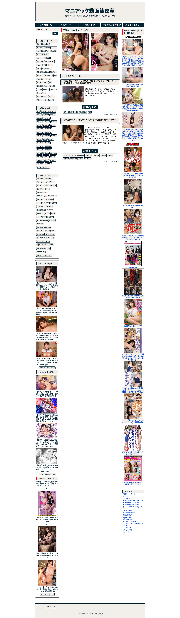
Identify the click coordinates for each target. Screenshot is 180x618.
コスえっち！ (127, 517)
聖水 (47, 54)
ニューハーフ (41, 58)
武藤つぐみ (73, 159)
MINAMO (39, 160)
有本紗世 (66, 159)
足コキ (44, 44)
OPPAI (48, 241)
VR (53, 96)
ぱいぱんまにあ (127, 530)
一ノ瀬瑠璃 (80, 155)
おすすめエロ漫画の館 (130, 521)
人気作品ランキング (111, 25)
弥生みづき (40, 163)
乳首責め (47, 47)
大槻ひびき (46, 118)
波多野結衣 (48, 150)
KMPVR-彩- (45, 203)
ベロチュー (48, 79)
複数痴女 (70, 112)
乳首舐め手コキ (46, 68)
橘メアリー (40, 142)
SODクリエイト (41, 196)
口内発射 (39, 89)
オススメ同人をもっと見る (47, 474)
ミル (46, 231)
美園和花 (46, 156)
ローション (53, 89)
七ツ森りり (40, 146)
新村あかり (48, 146)
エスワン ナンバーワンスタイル (46, 185)
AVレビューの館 (128, 510)
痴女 (65, 112)
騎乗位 (48, 58)
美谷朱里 (52, 156)
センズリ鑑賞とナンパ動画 (131, 504)
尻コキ (48, 51)
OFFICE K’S (40, 241)
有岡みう (52, 115)
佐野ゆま (54, 135)
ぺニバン (39, 65)
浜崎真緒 (46, 153)
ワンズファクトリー (43, 189)
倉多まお (52, 125)
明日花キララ (52, 111)
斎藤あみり (48, 132)
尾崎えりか (40, 122)
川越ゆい (110, 155)
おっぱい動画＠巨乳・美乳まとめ (133, 500)
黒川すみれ (48, 129)
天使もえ (39, 115)
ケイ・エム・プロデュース (45, 199)
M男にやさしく (127, 519)
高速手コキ (53, 72)
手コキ (66, 155)
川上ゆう (39, 125)
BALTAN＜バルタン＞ (43, 248)
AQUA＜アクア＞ (42, 245)
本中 (44, 217)
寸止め (39, 68)
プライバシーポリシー (51, 608)
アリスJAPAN (48, 206)
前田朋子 (96, 155)
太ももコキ (40, 75)
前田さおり (89, 155)
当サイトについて (133, 25)
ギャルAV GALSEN (129, 512)
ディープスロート (42, 82)
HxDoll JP (126, 532)
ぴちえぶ (125, 525)
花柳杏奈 (39, 153)
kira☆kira (40, 206)
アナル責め (40, 61)
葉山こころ (87, 159)
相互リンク (90, 25)
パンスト (50, 65)
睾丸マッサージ (41, 93)
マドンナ (39, 217)
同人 (50, 96)
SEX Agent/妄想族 (42, 220)
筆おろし (53, 51)
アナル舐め (40, 79)
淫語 (50, 82)
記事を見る (90, 107)
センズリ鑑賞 (41, 54)
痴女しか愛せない (128, 515)
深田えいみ (53, 153)
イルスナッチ (127, 528)
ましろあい (72, 155)
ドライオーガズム (42, 96)
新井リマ (46, 115)
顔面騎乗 (46, 89)
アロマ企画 (40, 178)
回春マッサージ (49, 61)
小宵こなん (40, 132)
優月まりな (48, 163)
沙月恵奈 (39, 135)
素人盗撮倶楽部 (41, 210)
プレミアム (40, 231)
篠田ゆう (39, 139)
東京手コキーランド (129, 494)
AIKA (38, 111)
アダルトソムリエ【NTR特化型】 (133, 523)
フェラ (39, 51)
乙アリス (47, 122)
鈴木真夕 (51, 139)
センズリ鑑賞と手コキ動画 (131, 502)
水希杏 (81, 159)
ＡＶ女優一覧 (46, 25)
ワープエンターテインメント (45, 238)
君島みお (46, 125)
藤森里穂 (39, 156)
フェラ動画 (126, 498)
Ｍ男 (48, 44)
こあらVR (53, 203)
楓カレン (54, 122)
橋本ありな (40, 150)
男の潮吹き (40, 47)
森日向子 (46, 160)
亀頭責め (46, 72)
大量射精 (77, 112)
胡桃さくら (40, 129)
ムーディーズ (49, 178)
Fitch (51, 182)
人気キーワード (68, 25)
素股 (55, 75)
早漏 (44, 65)
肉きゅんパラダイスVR (44, 227)
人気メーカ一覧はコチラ (44, 255)
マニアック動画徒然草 (96, 614)
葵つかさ (44, 111)
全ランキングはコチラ (47, 594)
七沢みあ (47, 142)
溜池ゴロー (52, 231)
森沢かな (53, 160)
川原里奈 (84, 112)
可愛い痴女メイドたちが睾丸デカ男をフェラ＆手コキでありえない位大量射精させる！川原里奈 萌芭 (90, 82)
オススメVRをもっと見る (47, 368)
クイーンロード (49, 234)
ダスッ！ (47, 213)
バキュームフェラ (48, 86)
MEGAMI (52, 220)
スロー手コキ (49, 75)
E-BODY (50, 210)
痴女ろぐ (125, 496)
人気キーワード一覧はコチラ (45, 100)
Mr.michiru (40, 234)
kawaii (39, 203)
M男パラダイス (52, 196)
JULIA (45, 139)
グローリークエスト (43, 182)
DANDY (51, 245)
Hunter (53, 213)
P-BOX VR (40, 224)
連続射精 (39, 86)
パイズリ (54, 47)
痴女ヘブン (40, 213)
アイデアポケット (42, 192)
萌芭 (89, 112)
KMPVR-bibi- (41, 252)
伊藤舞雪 (39, 118)
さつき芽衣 (46, 135)
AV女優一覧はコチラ (43, 167)
